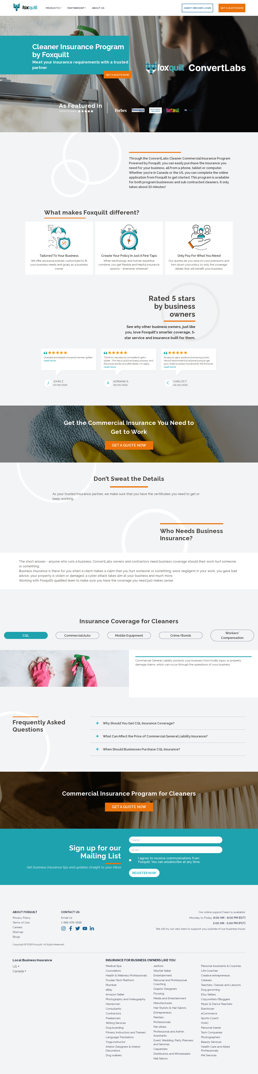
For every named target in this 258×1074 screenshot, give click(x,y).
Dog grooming (210, 989)
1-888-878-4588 (71, 922)
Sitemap (18, 932)
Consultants (113, 1008)
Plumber (111, 985)
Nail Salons (160, 1058)
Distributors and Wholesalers (171, 1053)
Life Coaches (209, 970)
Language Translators (120, 1037)
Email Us (66, 917)
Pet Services (209, 1055)
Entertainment (162, 975)
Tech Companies (211, 1032)
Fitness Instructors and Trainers (126, 1032)
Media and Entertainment (169, 998)
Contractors (113, 1013)
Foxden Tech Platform (120, 980)
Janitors (158, 966)
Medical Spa (113, 966)
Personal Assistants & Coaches (221, 966)
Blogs (16, 936)
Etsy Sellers (208, 994)
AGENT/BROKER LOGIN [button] (197, 8)
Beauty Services (211, 1042)
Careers (17, 927)
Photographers (210, 1037)
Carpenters (160, 1049)
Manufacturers (162, 1003)
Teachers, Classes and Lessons (221, 985)
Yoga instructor (115, 1042)
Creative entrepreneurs (215, 975)
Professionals (162, 1022)
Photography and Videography (125, 999)
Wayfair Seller (162, 970)
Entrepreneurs (162, 1012)
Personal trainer (211, 1027)
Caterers (206, 980)
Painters (158, 1017)
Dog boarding (115, 1027)
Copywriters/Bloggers (215, 999)
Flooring (158, 993)
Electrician (207, 1008)
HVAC (205, 1023)
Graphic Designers (165, 988)
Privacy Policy (22, 917)
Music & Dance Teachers (216, 1004)
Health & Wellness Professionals (126, 975)
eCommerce (209, 1013)
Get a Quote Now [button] (231, 8)
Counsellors (113, 970)
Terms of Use (21, 922)
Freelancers (113, 1018)
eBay (109, 989)
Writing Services (116, 1023)
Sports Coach (210, 1018)
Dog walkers (114, 1055)
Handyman (113, 1004)
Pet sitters (159, 1026)
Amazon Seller (115, 994)
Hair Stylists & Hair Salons (169, 1007)
